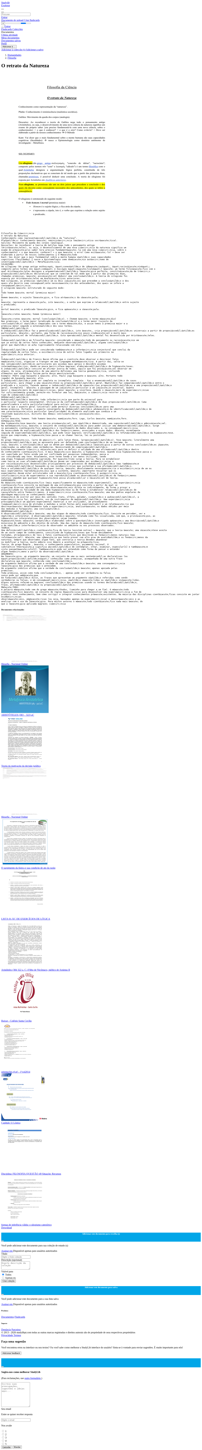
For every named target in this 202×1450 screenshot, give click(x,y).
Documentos (7, 1317)
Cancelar (7, 1447)
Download (6, 1227)
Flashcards (6, 29)
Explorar (5, 5)
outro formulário (32, 1378)
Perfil (4, 43)
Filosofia (12, 58)
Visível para (7, 1271)
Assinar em (7, 1251)
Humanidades (14, 55)
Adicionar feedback (11, 1353)
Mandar (17, 1447)
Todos (8, 1274)
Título (4, 1253)
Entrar (4, 17)
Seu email (6, 1409)
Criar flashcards (32, 20)
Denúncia (6, 1329)
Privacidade (7, 1335)
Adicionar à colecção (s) (13, 49)
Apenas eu (10, 1277)
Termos (17, 1335)
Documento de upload (12, 20)
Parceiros (16, 1329)
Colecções (17, 29)
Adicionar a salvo (34, 49)
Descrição (11, 1260)
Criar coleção (9, 1281)
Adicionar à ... (9, 46)
